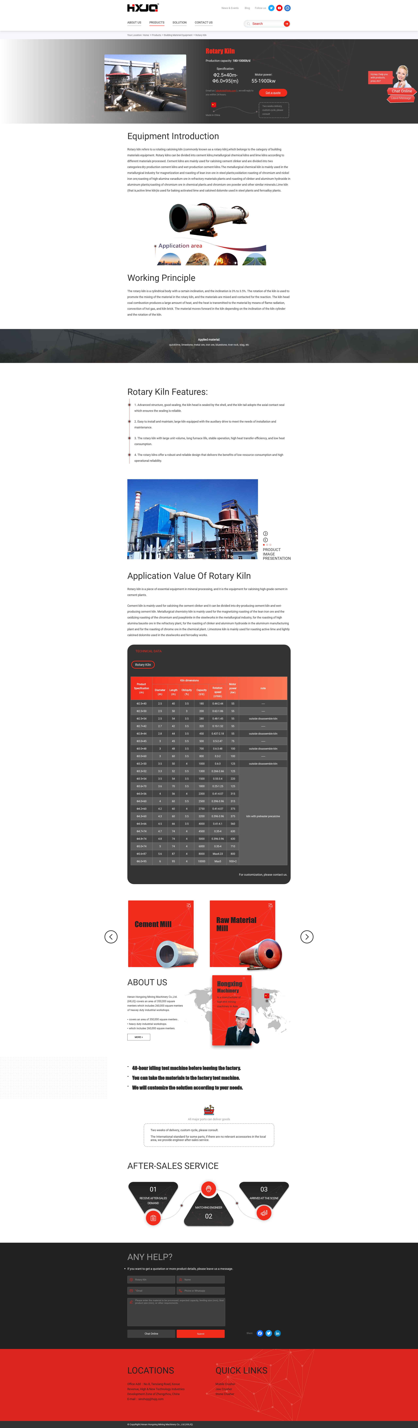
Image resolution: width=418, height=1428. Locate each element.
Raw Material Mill (236, 924)
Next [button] (265, 533)
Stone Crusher (225, 1394)
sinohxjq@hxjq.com (226, 90)
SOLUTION (180, 22)
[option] (192, 519)
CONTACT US (204, 22)
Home (146, 35)
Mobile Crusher (225, 1384)
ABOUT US (134, 22)
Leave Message (401, 98)
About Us (147, 982)
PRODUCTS (156, 22)
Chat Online (151, 1333)
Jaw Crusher (224, 1389)
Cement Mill (153, 924)
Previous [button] (265, 540)
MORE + (139, 1037)
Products (156, 35)
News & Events (230, 8)
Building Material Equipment (178, 35)
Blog (247, 8)
